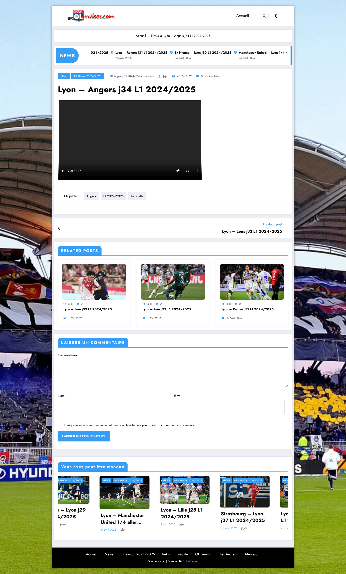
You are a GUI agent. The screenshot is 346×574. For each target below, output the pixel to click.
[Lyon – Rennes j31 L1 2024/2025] (252, 281)
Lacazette (149, 76)
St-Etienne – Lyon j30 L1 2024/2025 (167, 52)
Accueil (242, 16)
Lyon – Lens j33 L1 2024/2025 (252, 231)
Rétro (166, 552)
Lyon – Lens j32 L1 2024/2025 (167, 309)
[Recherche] (264, 16)
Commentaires (67, 355)
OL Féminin (203, 552)
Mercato (251, 552)
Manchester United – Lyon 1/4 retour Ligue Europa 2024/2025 (252, 52)
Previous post (272, 224)
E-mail (178, 395)
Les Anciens (229, 552)
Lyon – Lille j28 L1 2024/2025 (70, 513)
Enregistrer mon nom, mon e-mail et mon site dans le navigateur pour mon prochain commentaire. (129, 425)
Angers (118, 76)
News (64, 76)
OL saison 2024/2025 (87, 76)
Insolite (182, 552)
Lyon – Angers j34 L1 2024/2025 (190, 517)
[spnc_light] (276, 16)
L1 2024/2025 (133, 76)
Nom (61, 395)
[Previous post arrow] (59, 228)
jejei (165, 76)
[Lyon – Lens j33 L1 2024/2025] (94, 281)
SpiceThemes (190, 560)
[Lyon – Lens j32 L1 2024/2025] (173, 281)
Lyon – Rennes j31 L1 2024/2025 (106, 52)
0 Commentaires (211, 76)
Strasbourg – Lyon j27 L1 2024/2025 (131, 517)
